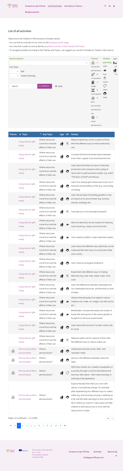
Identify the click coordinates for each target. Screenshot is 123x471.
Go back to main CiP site (79, 452)
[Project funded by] (23, 450)
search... (45, 86)
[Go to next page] (60, 425)
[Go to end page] (64, 425)
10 (56, 425)
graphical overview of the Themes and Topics (64, 46)
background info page (59, 42)
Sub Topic (47, 134)
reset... (60, 86)
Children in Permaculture (43, 450)
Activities (97, 452)
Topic (25, 134)
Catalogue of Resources (93, 457)
